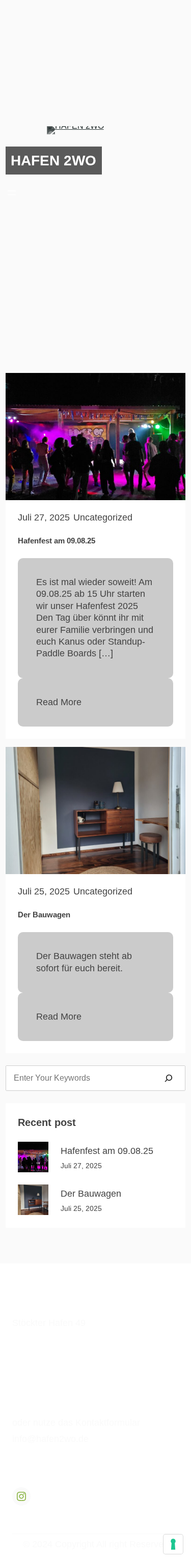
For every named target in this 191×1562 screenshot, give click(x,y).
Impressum (30, 1364)
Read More (58, 702)
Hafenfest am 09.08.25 (56, 540)
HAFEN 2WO (53, 160)
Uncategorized (102, 517)
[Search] (168, 1078)
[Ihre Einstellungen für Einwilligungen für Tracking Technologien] (173, 1544)
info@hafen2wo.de (50, 1439)
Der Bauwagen (44, 914)
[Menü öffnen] (12, 193)
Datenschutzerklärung (56, 1380)
